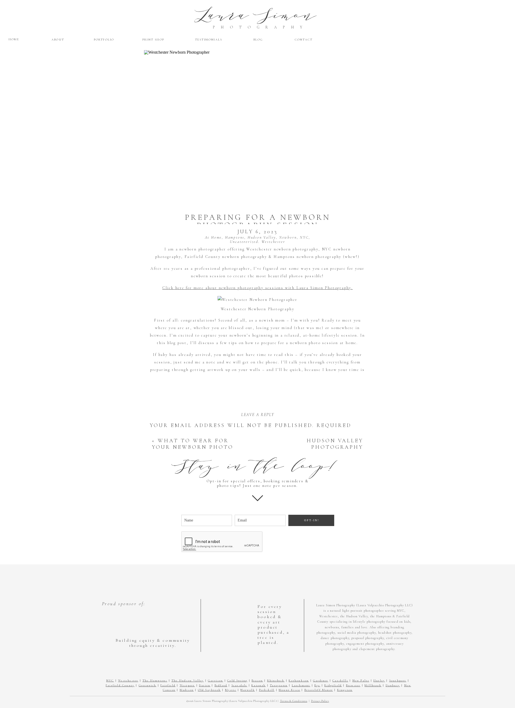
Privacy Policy (320, 701)
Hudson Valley (262, 237)
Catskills (340, 680)
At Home (213, 237)
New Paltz (360, 680)
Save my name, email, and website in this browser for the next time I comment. (254, 578)
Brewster (353, 685)
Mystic (230, 690)
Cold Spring (237, 680)
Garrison (215, 680)
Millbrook (373, 685)
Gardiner (320, 680)
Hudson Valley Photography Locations (335, 447)
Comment (170, 443)
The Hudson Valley (187, 680)
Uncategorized (244, 241)
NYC (304, 237)
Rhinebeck (276, 680)
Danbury (393, 685)
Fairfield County (120, 685)
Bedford (221, 685)
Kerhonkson (299, 680)
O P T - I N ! (311, 520)
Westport (187, 685)
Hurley (379, 680)
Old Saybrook (209, 690)
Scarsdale (239, 685)
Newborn (288, 237)
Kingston (345, 690)
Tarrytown (279, 685)
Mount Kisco (289, 690)
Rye (317, 685)
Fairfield (167, 685)
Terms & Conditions (293, 701)
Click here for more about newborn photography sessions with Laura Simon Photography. (257, 288)
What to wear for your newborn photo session (192, 447)
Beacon (257, 680)
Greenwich (147, 685)
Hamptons (234, 237)
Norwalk (247, 690)
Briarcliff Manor (318, 690)
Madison (187, 690)
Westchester (273, 241)
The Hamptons (154, 680)
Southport (397, 680)
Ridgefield (333, 685)
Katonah (258, 685)
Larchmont (301, 685)
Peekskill (267, 690)
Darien (204, 685)
